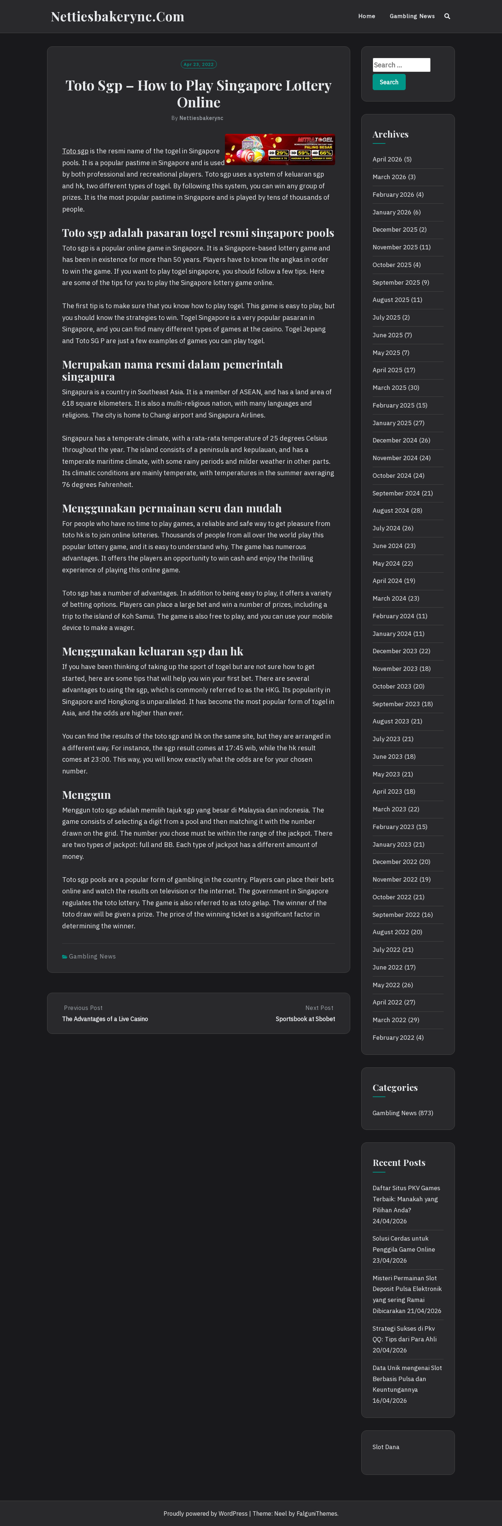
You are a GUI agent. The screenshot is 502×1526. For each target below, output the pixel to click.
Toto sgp (75, 151)
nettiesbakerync (201, 118)
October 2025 (392, 265)
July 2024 (387, 528)
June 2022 (388, 967)
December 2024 (395, 440)
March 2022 (389, 1020)
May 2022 (386, 985)
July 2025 (387, 317)
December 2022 (395, 862)
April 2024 (387, 581)
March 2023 (389, 809)
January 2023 (392, 844)
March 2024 (389, 598)
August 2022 (391, 932)
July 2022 (387, 950)
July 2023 (387, 739)
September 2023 (396, 704)
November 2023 (395, 669)
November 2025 (395, 247)
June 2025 (388, 335)
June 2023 (388, 757)
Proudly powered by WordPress (206, 1513)
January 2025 (392, 423)
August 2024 (391, 510)
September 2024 (396, 493)
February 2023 (394, 827)
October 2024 (392, 476)
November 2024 (395, 458)
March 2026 (389, 177)
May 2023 (386, 774)
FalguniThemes (317, 1513)
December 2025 (395, 229)
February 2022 (394, 1038)
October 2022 (392, 897)
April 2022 (387, 1002)
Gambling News (412, 16)
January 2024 (392, 634)
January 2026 (392, 212)
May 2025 (386, 353)
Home (367, 16)
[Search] (447, 16)
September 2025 (396, 282)
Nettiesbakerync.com (118, 16)
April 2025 (387, 370)
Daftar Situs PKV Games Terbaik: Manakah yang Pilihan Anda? (406, 1199)
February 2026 (394, 195)
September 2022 (396, 915)
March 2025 (389, 388)
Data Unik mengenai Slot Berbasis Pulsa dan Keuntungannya (407, 1379)
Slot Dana (386, 1447)
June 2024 (388, 546)
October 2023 (392, 686)
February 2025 (394, 405)
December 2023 (395, 651)
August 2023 (391, 721)
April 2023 (387, 791)
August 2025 (391, 300)
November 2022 (395, 879)
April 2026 (387, 159)
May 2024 (386, 563)
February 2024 (394, 616)
